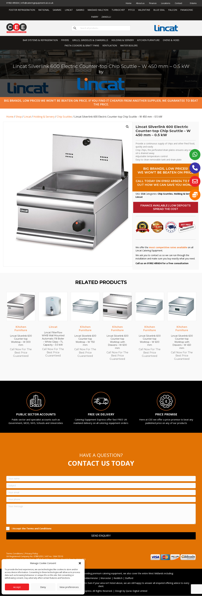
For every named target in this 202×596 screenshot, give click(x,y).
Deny (43, 587)
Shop (19, 116)
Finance (153, 3)
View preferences (69, 587)
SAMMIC (57, 9)
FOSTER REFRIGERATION (22, 9)
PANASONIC (186, 9)
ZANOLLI (106, 16)
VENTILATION (109, 45)
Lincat (27, 116)
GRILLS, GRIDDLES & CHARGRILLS (90, 40)
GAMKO (80, 9)
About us (140, 3)
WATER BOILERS (129, 45)
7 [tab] (108, 372)
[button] (79, 563)
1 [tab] (90, 372)
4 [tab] (99, 372)
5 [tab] (102, 372)
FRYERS (65, 40)
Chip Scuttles (64, 116)
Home (128, 3)
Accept (17, 587)
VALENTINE (144, 9)
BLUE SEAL (159, 9)
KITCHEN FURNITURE (148, 40)
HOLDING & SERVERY (122, 40)
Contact (178, 3)
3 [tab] (96, 372)
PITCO (131, 9)
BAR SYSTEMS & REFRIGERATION (40, 40)
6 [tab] (105, 372)
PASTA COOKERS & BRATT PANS (82, 45)
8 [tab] (112, 372)
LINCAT (69, 9)
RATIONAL (43, 9)
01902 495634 (171, 181)
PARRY (94, 16)
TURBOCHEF (118, 9)
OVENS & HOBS (171, 40)
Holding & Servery (44, 116)
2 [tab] (93, 372)
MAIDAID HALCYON (98, 9)
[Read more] (32, 297)
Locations (165, 3)
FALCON (172, 9)
